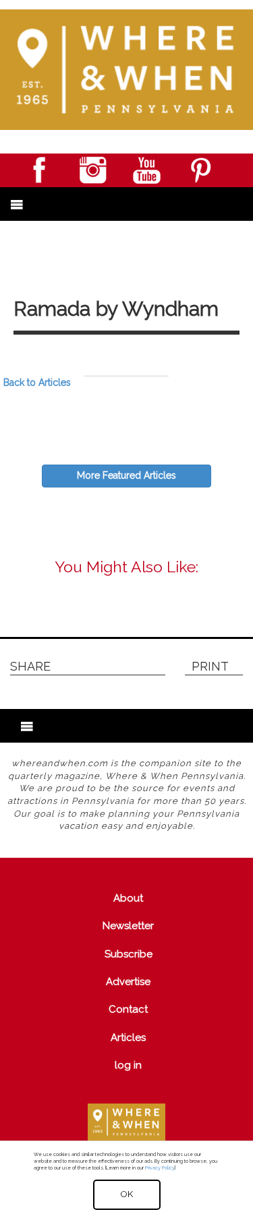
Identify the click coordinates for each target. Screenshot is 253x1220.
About (128, 898)
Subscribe (128, 954)
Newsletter (128, 926)
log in (128, 1065)
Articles (128, 1037)
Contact (128, 1009)
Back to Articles (37, 382)
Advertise (128, 982)
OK (127, 1194)
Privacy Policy (159, 1168)
